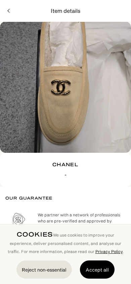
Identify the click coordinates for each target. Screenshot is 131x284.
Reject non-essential (44, 270)
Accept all (97, 270)
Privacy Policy (109, 251)
